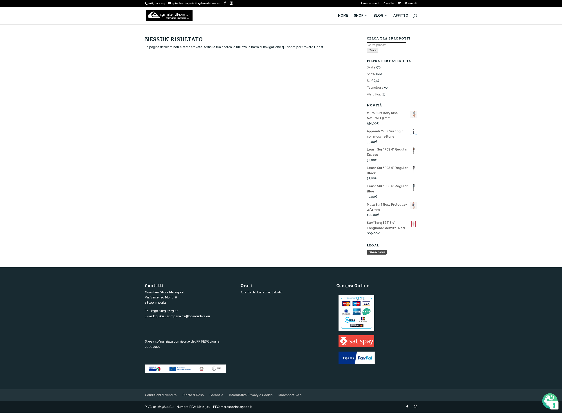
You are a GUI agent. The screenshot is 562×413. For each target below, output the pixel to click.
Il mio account (370, 3)
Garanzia (216, 395)
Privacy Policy (377, 251)
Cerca (372, 50)
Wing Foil (374, 94)
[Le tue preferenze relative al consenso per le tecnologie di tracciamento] (554, 405)
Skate (371, 67)
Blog (378, 16)
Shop (359, 16)
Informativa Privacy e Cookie (251, 395)
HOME (343, 16)
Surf (370, 81)
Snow (371, 74)
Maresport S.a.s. (290, 395)
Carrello (389, 3)
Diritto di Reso (193, 395)
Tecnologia (375, 87)
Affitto (400, 16)
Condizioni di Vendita (161, 395)
